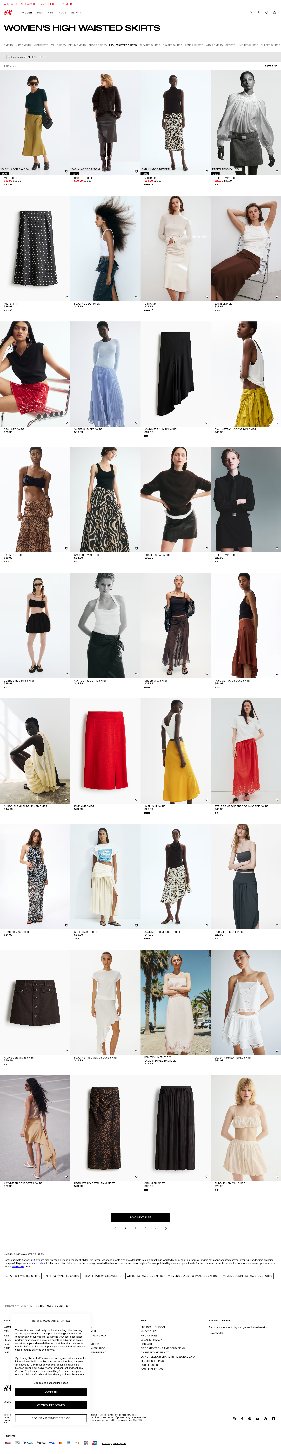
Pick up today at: (17, 57)
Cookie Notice (150, 1365)
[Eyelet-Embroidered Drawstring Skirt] (246, 751)
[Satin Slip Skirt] (246, 248)
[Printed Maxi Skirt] (35, 876)
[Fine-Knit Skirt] (105, 751)
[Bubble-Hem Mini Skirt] (35, 625)
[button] (16, 169)
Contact (146, 1344)
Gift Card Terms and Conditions (162, 1348)
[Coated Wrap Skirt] (175, 499)
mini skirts (37, 1263)
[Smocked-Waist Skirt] (105, 499)
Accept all (51, 1392)
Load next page (140, 1217)
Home (62, 12)
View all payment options (114, 1443)
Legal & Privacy (151, 1339)
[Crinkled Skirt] (175, 1128)
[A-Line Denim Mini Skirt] (35, 1002)
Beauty (76, 12)
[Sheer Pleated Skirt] (105, 374)
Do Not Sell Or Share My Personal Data (167, 1356)
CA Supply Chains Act (154, 1352)
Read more (216, 1332)
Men (40, 12)
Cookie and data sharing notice (51, 1382)
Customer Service (153, 1327)
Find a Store (148, 1335)
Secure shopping (152, 1361)
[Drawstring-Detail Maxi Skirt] (105, 1128)
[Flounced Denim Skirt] (105, 248)
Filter (269, 66)
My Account (148, 1331)
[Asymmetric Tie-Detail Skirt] (35, 1128)
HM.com (9, 1305)
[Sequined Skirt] (35, 374)
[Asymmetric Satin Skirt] (175, 374)
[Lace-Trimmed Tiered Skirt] (246, 1002)
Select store (36, 57)
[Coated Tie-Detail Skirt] (105, 625)
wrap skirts (18, 1266)
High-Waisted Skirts (54, 1305)
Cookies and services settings (51, 1418)
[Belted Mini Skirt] (246, 122)
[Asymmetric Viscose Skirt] (246, 625)
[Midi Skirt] (35, 122)
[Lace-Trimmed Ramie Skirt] (175, 1002)
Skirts (33, 1305)
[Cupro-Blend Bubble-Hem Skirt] (35, 751)
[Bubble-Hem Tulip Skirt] (246, 876)
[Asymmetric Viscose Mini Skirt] (246, 374)
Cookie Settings (151, 1369)
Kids (51, 12)
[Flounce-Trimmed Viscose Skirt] (105, 1002)
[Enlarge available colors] (217, 185)
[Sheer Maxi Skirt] (175, 625)
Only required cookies (51, 1405)
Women (27, 12)
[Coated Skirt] (105, 122)
